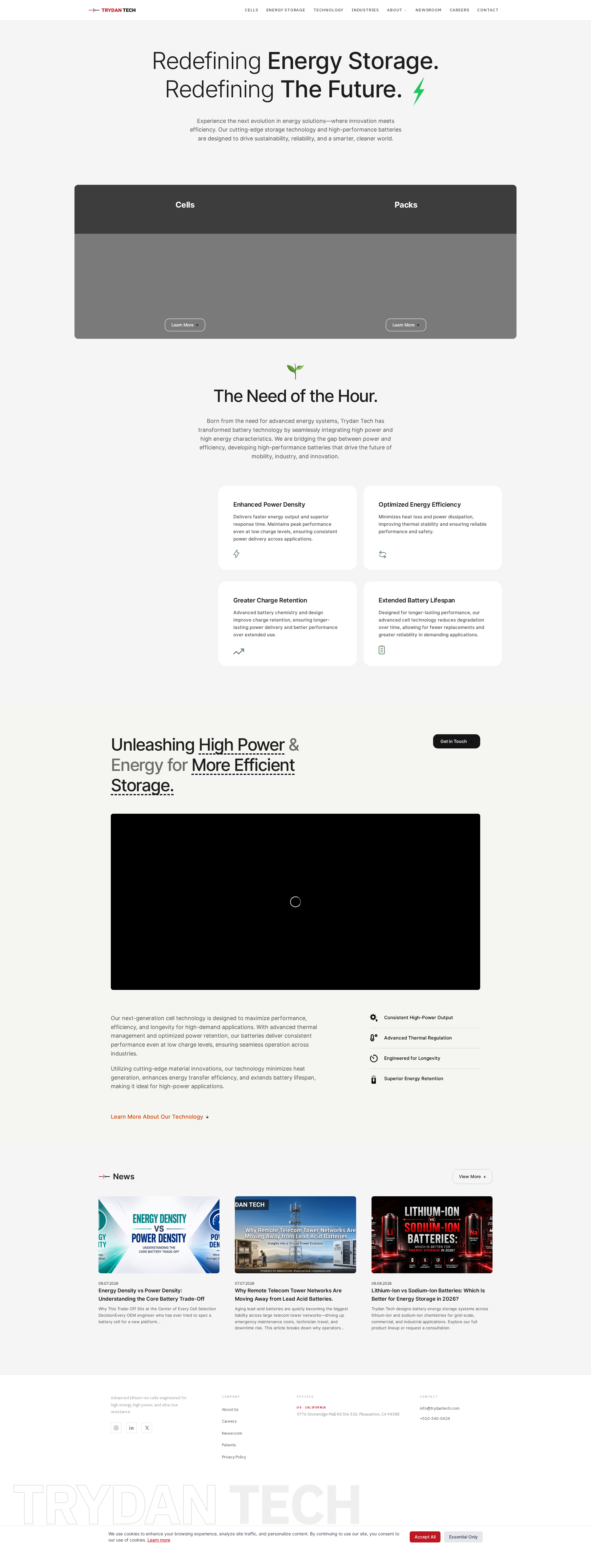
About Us (230, 1409)
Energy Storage (285, 10)
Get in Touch (453, 741)
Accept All (425, 1536)
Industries (365, 10)
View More (470, 1176)
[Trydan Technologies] (112, 10)
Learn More (182, 324)
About (394, 10)
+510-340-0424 (435, 1418)
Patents (229, 1445)
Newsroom (428, 10)
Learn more (158, 1539)
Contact (488, 10)
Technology (328, 10)
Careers (459, 10)
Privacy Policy (234, 1457)
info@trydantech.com (440, 1408)
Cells (251, 10)
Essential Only (463, 1536)
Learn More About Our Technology (157, 1116)
